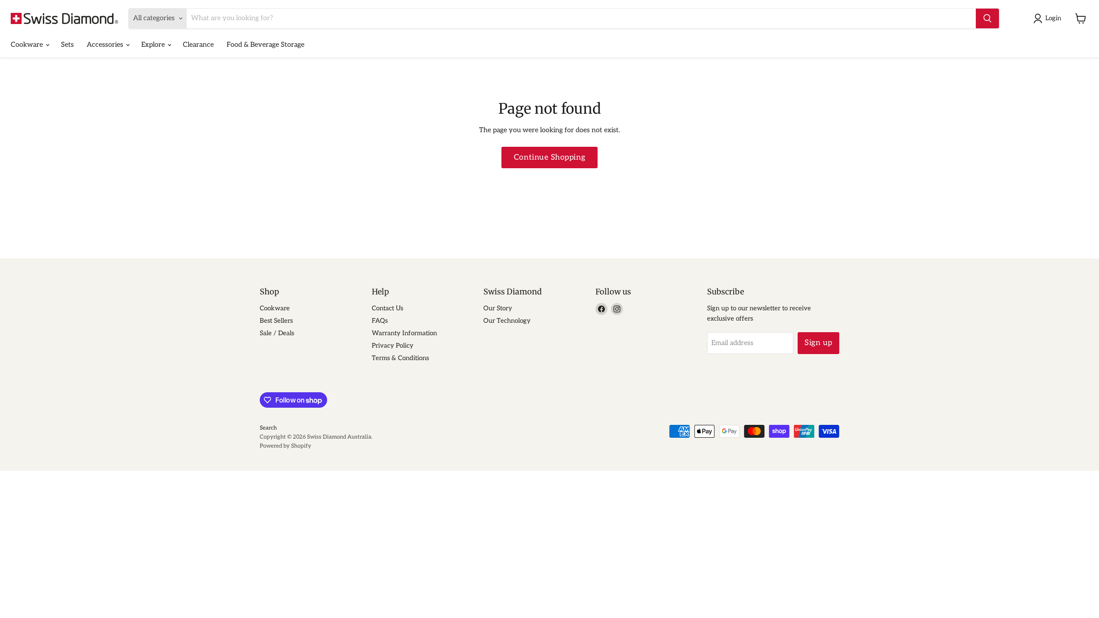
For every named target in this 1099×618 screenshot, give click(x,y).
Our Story (497, 308)
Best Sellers (276, 320)
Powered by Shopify (285, 445)
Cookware (28, 45)
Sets (67, 45)
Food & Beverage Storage (265, 45)
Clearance (198, 45)
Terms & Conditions (400, 358)
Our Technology (507, 320)
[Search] (987, 18)
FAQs (380, 320)
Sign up (818, 342)
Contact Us (387, 308)
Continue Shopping (549, 157)
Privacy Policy (392, 345)
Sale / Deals (277, 333)
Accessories (106, 45)
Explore (154, 45)
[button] (1049, 18)
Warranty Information (404, 333)
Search (268, 427)
